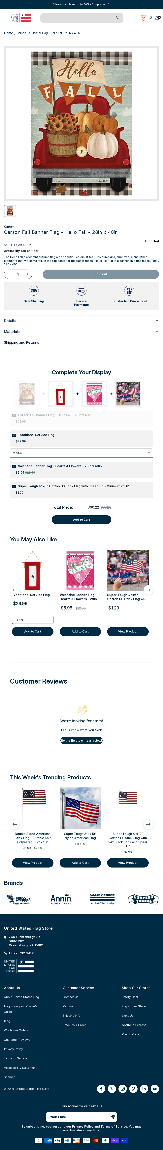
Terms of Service (15, 1058)
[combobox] (77, 18)
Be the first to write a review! (81, 740)
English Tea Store (134, 1006)
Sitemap (9, 1077)
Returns (68, 1006)
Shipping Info (71, 1015)
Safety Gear (130, 997)
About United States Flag (21, 997)
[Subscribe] (112, 1117)
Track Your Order (74, 1025)
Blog (7, 1021)
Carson (9, 226)
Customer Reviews (17, 1040)
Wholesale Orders (16, 1030)
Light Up (128, 1015)
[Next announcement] (143, 4)
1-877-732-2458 (21, 953)
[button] (6, 18)
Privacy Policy (13, 1049)
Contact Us (71, 997)
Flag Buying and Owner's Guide (20, 1009)
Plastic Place (130, 1034)
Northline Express (134, 1025)
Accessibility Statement (20, 1068)
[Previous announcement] (19, 4)
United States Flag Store (32, 1089)
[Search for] (118, 18)
